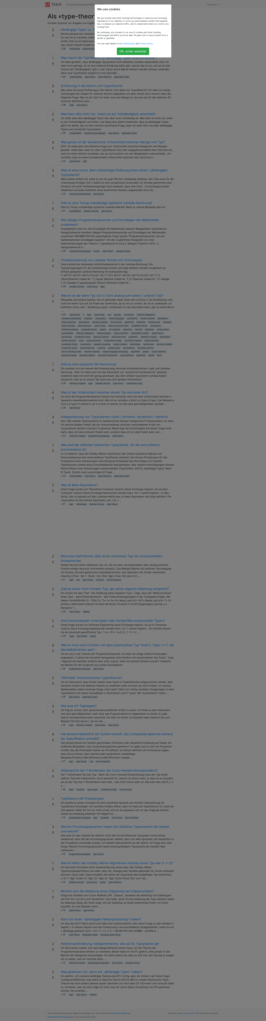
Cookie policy (129, 43)
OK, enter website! (133, 51)
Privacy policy (146, 43)
